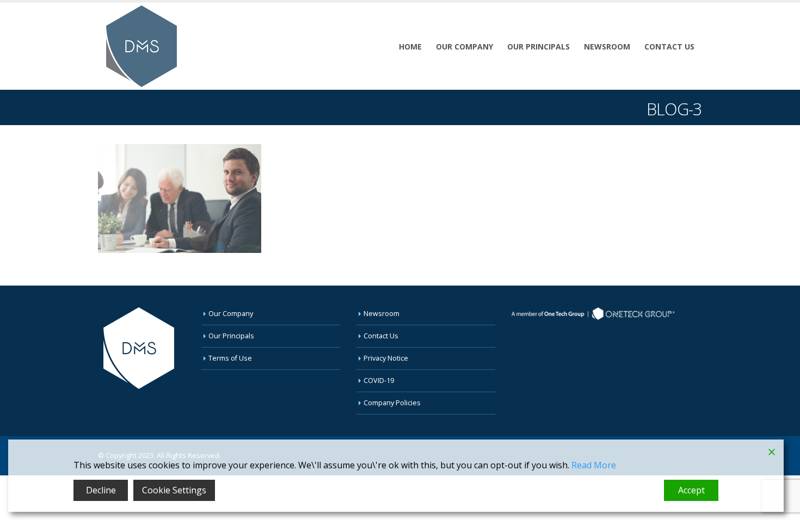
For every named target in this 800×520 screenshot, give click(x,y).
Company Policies (392, 402)
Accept (691, 490)
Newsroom (607, 46)
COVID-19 (379, 380)
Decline (101, 490)
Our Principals (538, 46)
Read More (593, 465)
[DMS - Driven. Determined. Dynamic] (141, 46)
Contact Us (669, 46)
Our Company (464, 46)
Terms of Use (230, 358)
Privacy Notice (386, 358)
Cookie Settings (174, 490)
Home (410, 46)
